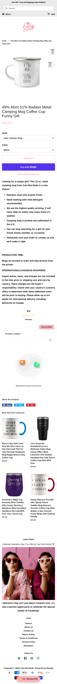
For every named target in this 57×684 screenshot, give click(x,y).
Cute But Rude (27, 668)
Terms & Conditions (28, 638)
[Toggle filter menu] (50, 340)
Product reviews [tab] (13, 333)
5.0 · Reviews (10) (30, 679)
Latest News (28, 539)
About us (28, 627)
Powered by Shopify (44, 668)
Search (28, 623)
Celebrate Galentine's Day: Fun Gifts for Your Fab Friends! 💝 (28, 544)
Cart (53, 14)
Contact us (29, 631)
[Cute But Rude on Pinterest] (31, 659)
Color (5, 145)
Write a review (46, 327)
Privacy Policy (28, 642)
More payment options (28, 174)
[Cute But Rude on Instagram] (37, 659)
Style (4, 133)
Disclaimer (28, 646)
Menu (8, 14)
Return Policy (28, 634)
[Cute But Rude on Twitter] (19, 659)
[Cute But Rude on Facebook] (25, 659)
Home (4, 41)
